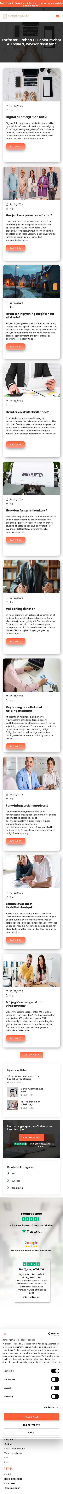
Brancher (9, 1439)
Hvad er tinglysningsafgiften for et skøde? (30, 315)
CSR (6, 1457)
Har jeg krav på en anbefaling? (29, 215)
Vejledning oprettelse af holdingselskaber (24, 709)
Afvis (31, 1432)
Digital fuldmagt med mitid (26, 117)
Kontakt (8, 1474)
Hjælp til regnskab (13, 1478)
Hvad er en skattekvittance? (27, 412)
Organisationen (12, 1488)
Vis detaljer (49, 1407)
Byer (6, 1462)
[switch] (55, 1379)
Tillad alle (31, 1417)
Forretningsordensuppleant (27, 805)
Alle (11, 110)
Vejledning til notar (20, 609)
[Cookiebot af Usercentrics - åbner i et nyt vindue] (46, 1334)
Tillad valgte (31, 1425)
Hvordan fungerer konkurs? (26, 510)
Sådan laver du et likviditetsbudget (19, 905)
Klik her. (36, 5)
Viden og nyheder (13, 1453)
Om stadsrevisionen (14, 1448)
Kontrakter (9, 1483)
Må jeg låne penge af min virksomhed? (24, 1004)
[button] (57, 16)
